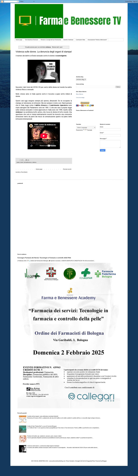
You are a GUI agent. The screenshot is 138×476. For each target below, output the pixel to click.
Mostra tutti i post (57, 47)
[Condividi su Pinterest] (28, 160)
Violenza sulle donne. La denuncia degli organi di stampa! (44, 51)
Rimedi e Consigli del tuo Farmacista (51, 39)
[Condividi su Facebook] (26, 160)
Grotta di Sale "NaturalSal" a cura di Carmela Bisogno (42, 426)
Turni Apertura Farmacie (31, 39)
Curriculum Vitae (80, 39)
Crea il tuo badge (80, 97)
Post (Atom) (24, 172)
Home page (19, 39)
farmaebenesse (28, 162)
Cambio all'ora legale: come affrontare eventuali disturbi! (42, 416)
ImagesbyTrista (90, 461)
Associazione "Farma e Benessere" (97, 39)
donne (21, 162)
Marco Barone (79, 94)
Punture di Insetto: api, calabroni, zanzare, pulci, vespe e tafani (44, 436)
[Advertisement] (98, 59)
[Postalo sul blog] (23, 160)
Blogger (104, 461)
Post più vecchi (67, 169)
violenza (34, 162)
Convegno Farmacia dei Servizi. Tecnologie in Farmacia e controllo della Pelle (44, 258)
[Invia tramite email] (21, 160)
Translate (89, 130)
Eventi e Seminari (68, 39)
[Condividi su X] (24, 160)
